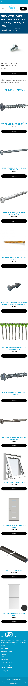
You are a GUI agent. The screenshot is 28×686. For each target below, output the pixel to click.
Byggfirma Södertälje (7, 651)
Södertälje (4, 1)
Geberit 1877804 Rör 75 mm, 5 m (14, 570)
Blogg (3, 682)
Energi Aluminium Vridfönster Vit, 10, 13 (14, 482)
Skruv (15, 63)
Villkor (12, 682)
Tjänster (4, 654)
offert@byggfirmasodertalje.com (20, 1)
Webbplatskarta (14, 683)
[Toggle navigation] (2, 8)
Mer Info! (14, 73)
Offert (23, 8)
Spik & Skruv (10, 63)
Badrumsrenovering (7, 662)
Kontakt (8, 682)
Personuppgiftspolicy (20, 682)
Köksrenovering (6, 665)
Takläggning (5, 659)
